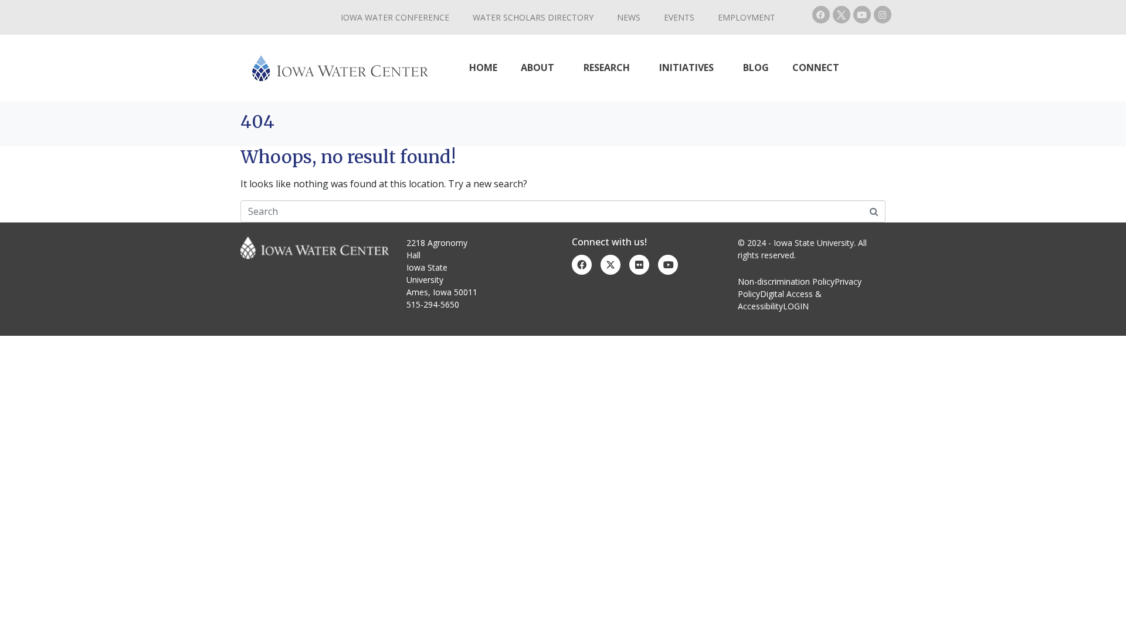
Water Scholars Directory (533, 17)
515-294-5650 (432, 304)
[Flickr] (639, 265)
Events (679, 17)
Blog (756, 67)
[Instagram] (882, 14)
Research (607, 67)
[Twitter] (610, 265)
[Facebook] (821, 14)
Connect (815, 67)
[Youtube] (862, 14)
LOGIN (796, 306)
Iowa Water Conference (395, 17)
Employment (746, 17)
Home (483, 67)
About (537, 67)
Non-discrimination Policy (786, 281)
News (628, 17)
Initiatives (686, 67)
